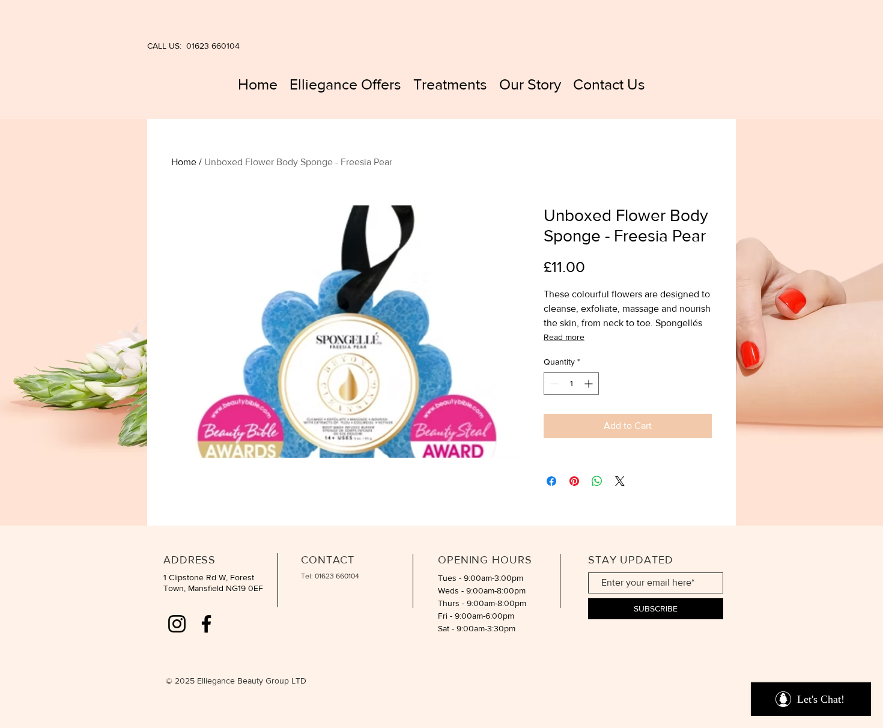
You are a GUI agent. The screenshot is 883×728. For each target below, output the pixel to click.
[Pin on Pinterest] (574, 481)
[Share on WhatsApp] (597, 481)
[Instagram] (177, 623)
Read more (564, 337)
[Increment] (589, 383)
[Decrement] (552, 383)
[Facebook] (206, 623)
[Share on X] (620, 481)
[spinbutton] (571, 383)
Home (183, 162)
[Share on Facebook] (551, 481)
